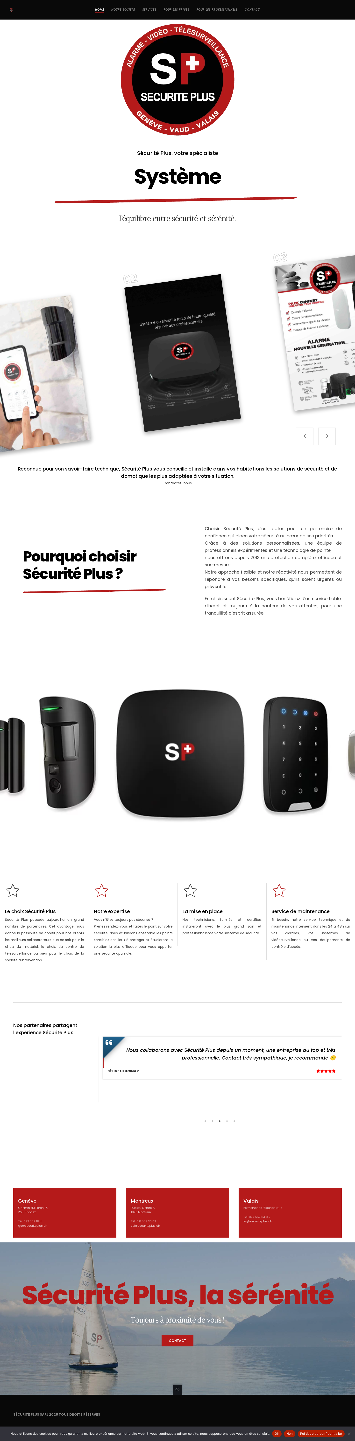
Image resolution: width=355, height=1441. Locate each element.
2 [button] (212, 1121)
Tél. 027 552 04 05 (256, 1217)
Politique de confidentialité (321, 1433)
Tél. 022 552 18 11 (30, 1221)
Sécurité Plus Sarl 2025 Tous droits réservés (56, 1414)
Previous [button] (94, 1069)
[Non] (349, 1433)
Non (289, 1433)
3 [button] (219, 1121)
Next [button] (345, 1069)
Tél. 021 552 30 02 (143, 1221)
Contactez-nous (177, 483)
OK (277, 1433)
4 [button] (227, 1121)
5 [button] (234, 1121)
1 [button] (205, 1121)
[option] (219, 1058)
